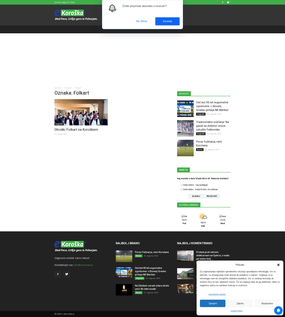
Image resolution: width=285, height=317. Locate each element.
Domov (57, 87)
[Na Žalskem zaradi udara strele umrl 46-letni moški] (124, 290)
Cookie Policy (236, 311)
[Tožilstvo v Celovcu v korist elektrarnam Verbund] (185, 273)
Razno (200, 149)
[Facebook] (222, 2)
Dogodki (59, 124)
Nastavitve (267, 303)
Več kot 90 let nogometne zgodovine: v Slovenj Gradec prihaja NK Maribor (212, 106)
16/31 (184, 222)
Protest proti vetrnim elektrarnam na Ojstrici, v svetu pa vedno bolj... (212, 255)
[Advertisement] (142, 58)
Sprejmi (213, 303)
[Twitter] (228, 2)
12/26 (222, 222)
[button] (278, 265)
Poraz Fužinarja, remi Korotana (152, 252)
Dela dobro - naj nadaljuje (195, 185)
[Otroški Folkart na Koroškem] (81, 112)
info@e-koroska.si (83, 265)
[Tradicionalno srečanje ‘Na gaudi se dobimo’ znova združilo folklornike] (185, 128)
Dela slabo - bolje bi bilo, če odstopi (200, 189)
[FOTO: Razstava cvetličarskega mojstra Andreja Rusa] (185, 288)
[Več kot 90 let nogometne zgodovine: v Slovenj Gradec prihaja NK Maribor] (185, 108)
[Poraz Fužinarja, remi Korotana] (185, 148)
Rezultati (212, 196)
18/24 (203, 224)
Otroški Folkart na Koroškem (76, 130)
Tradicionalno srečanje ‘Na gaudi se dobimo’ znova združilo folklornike (212, 125)
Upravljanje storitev (217, 294)
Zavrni (240, 303)
